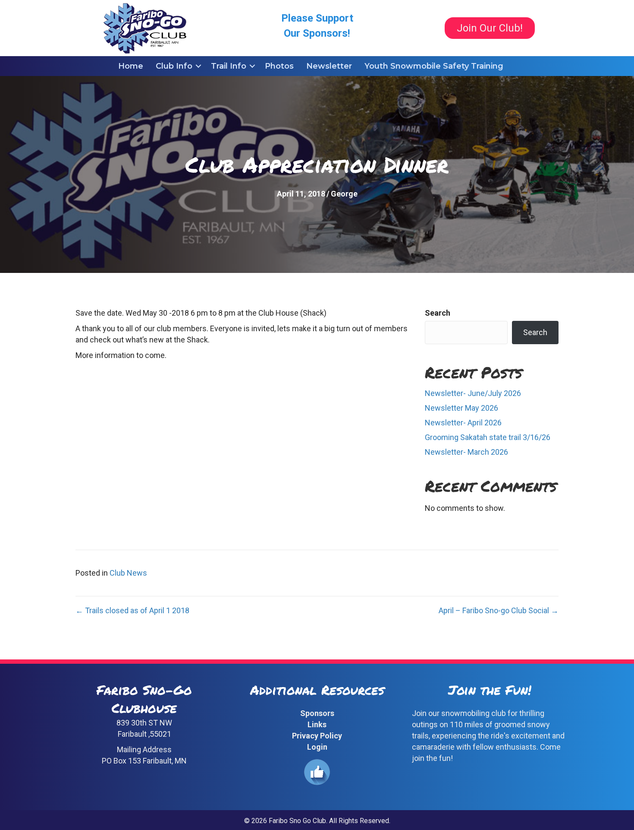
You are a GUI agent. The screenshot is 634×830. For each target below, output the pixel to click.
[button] (198, 66)
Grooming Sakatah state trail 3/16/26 (487, 437)
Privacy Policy (317, 735)
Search (437, 312)
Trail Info (228, 66)
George (344, 193)
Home (130, 66)
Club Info (174, 66)
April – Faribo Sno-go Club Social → (499, 610)
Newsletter (329, 66)
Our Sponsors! (317, 33)
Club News (128, 572)
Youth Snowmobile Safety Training (433, 66)
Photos (279, 66)
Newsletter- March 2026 (466, 451)
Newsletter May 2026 (461, 407)
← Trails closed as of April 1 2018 (132, 610)
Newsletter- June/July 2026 (473, 393)
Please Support (317, 18)
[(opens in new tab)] (317, 771)
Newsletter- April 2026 (463, 422)
